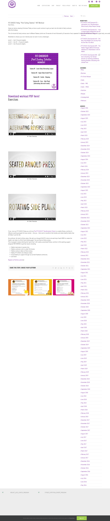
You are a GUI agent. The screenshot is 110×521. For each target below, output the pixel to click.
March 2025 (84, 135)
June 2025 (84, 125)
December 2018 (85, 379)
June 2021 (84, 279)
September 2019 (85, 348)
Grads (82, 80)
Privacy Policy (71, 518)
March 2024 (84, 166)
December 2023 (85, 176)
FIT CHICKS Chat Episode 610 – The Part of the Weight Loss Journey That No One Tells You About (91, 40)
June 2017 (84, 441)
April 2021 (84, 286)
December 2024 (85, 146)
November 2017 (85, 423)
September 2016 (85, 471)
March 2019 (84, 369)
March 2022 (84, 249)
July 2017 (83, 437)
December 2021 (85, 259)
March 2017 (84, 451)
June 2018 (84, 399)
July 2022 (83, 235)
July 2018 (83, 396)
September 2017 (85, 430)
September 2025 (85, 115)
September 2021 (85, 269)
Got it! (82, 518)
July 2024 (83, 163)
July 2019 (83, 355)
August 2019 (84, 351)
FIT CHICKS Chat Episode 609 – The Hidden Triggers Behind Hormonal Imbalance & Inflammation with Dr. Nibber (90, 48)
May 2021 (83, 283)
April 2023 (84, 204)
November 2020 (85, 303)
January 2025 (84, 142)
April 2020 (84, 327)
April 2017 (84, 447)
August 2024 (84, 159)
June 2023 (84, 197)
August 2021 (84, 273)
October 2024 (85, 152)
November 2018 (85, 382)
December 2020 (85, 300)
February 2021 (85, 293)
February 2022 (85, 252)
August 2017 (84, 434)
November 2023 (85, 180)
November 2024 (85, 149)
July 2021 (83, 276)
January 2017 (84, 458)
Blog (82, 70)
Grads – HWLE (85, 87)
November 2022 (85, 221)
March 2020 (84, 331)
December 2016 (85, 461)
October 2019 (85, 345)
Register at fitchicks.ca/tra (15, 260)
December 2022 (85, 218)
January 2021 (84, 297)
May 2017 (83, 444)
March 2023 (84, 207)
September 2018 (85, 389)
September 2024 (85, 156)
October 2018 (85, 386)
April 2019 (84, 365)
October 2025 (85, 111)
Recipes (83, 94)
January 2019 (84, 375)
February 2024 (85, 170)
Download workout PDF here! (24, 96)
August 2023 (84, 190)
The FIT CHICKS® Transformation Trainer (44, 231)
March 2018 (84, 410)
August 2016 (84, 475)
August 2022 (84, 231)
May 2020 (83, 324)
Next (71, 16)
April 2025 (84, 132)
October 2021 (85, 266)
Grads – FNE (84, 83)
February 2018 (85, 413)
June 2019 (84, 358)
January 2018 (84, 417)
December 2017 (85, 420)
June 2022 (84, 238)
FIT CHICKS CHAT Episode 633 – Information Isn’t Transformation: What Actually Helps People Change (90, 24)
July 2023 (83, 194)
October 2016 (85, 468)
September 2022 (85, 228)
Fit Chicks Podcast (86, 77)
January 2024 (84, 173)
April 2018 (84, 406)
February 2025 (85, 139)
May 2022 (83, 242)
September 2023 (85, 187)
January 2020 (84, 338)
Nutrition (83, 90)
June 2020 (84, 321)
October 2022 (85, 225)
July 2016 (83, 478)
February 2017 (85, 454)
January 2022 (84, 255)
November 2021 (85, 262)
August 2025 (84, 118)
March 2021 (84, 290)
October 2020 (85, 307)
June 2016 (84, 482)
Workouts (83, 101)
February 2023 (85, 211)
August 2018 (84, 393)
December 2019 (85, 341)
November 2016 (85, 465)
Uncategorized (85, 97)
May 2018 (83, 403)
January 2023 (84, 214)
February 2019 (85, 372)
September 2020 (85, 310)
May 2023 (83, 200)
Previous (66, 16)
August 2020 (84, 314)
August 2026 (84, 108)
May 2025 (83, 128)
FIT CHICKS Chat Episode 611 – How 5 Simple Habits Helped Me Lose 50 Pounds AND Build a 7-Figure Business (91, 32)
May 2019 (83, 362)
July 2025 (83, 122)
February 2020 (85, 334)
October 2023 (85, 183)
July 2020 (83, 317)
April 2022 (84, 245)
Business (83, 73)
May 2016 (83, 485)
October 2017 (85, 427)
